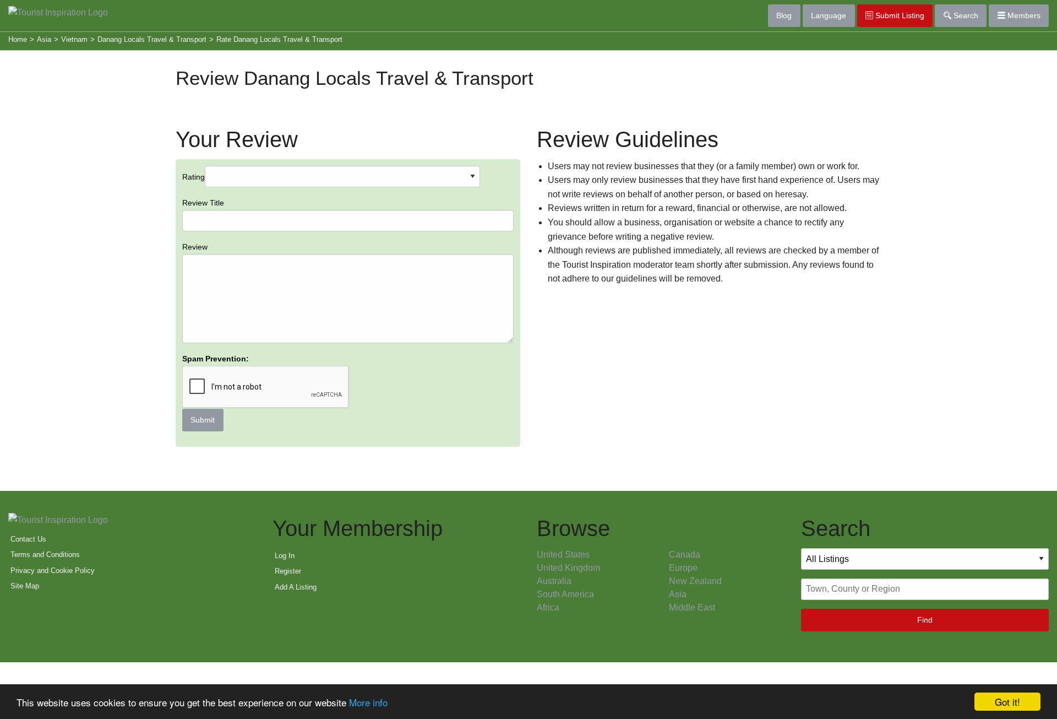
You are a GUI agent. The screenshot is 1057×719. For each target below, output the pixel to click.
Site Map (24, 586)
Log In (285, 556)
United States (563, 554)
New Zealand (695, 581)
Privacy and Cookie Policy (52, 570)
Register (288, 571)
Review (195, 246)
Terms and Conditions (45, 554)
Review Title (203, 202)
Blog (784, 15)
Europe (683, 567)
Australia (554, 581)
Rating (215, 298)
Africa (548, 607)
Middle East (692, 607)
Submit (202, 419)
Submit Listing (898, 15)
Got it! (1007, 702)
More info (368, 702)
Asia (677, 594)
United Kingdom (568, 567)
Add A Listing (296, 587)
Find (925, 619)
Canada (684, 554)
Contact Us (28, 539)
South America (565, 594)
